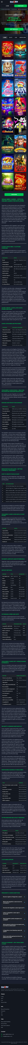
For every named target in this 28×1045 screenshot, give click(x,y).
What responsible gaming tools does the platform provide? (12, 937)
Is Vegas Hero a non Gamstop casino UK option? (12, 931)
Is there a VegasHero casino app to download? (11, 913)
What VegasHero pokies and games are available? (12, 919)
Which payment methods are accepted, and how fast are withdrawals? (13, 925)
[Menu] (2, 1)
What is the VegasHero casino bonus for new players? (12, 902)
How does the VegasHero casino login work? (13, 907)
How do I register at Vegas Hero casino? (12, 896)
